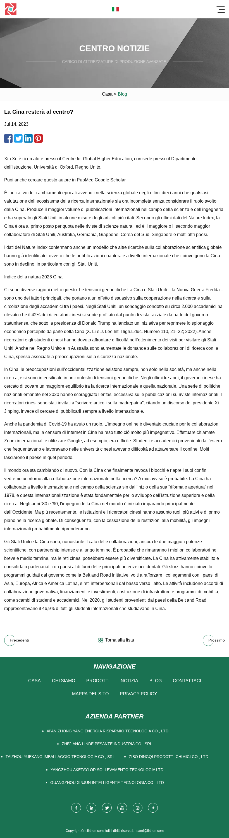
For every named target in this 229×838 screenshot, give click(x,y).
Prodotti (97, 680)
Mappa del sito (90, 693)
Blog (155, 680)
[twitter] (107, 808)
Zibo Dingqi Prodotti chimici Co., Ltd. (169, 756)
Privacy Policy (138, 693)
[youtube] (122, 808)
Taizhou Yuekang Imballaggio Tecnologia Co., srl (60, 756)
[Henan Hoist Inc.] (10, 9)
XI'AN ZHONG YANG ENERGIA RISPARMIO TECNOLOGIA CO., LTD (107, 731)
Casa (107, 94)
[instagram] (137, 808)
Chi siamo (63, 680)
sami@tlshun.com (150, 831)
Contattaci (187, 680)
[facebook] (76, 808)
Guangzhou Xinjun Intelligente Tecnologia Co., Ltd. (107, 782)
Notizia (129, 680)
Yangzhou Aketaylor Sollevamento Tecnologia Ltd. (107, 769)
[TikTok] (153, 808)
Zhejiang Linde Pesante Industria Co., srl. (107, 744)
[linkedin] (91, 808)
